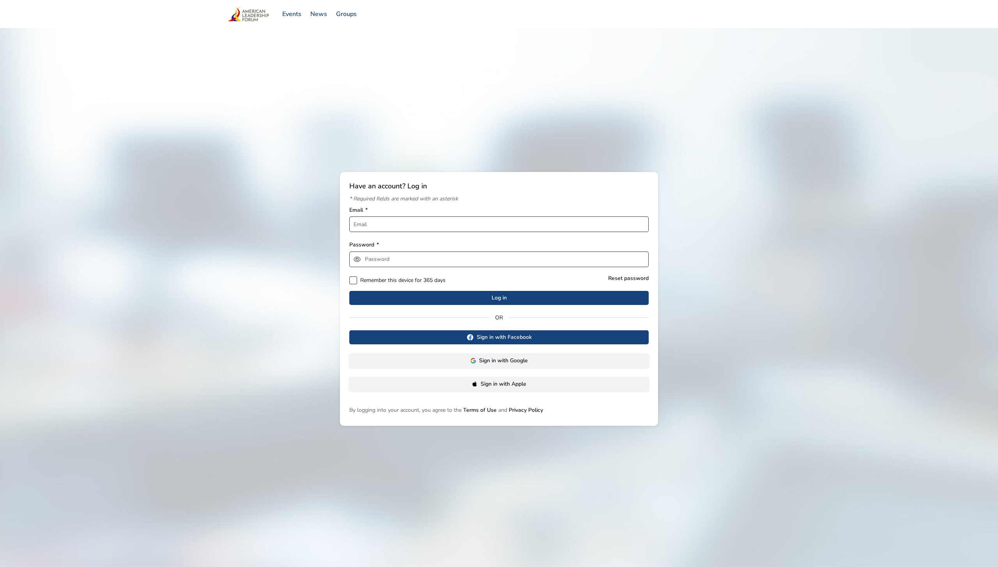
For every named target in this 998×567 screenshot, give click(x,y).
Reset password (628, 278)
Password (364, 244)
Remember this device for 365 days (403, 280)
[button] (357, 259)
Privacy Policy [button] (526, 410)
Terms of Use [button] (480, 410)
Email (358, 210)
